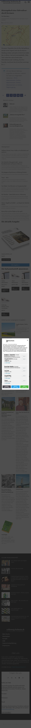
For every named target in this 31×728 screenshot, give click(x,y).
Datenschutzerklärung (12, 344)
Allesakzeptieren (24, 387)
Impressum (5, 344)
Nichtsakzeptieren (15, 387)
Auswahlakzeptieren (6, 387)
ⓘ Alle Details (7, 362)
